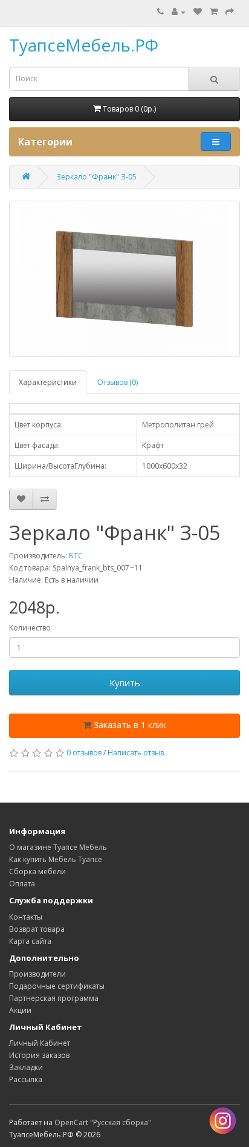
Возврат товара (37, 929)
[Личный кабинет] (179, 12)
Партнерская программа (54, 998)
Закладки (26, 1067)
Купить (124, 683)
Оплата (22, 883)
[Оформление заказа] (229, 12)
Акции (20, 1010)
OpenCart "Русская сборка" (102, 1122)
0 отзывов (84, 752)
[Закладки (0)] (197, 12)
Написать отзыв (136, 752)
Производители (37, 974)
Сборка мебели (37, 871)
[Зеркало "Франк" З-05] (124, 279)
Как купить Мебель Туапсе (55, 859)
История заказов (39, 1055)
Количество (30, 628)
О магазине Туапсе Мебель (58, 847)
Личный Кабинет (39, 1043)
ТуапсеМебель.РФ (83, 44)
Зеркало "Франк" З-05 (96, 177)
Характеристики (48, 382)
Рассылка (25, 1079)
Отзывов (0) (117, 382)
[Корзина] (214, 12)
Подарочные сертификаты (57, 986)
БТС (76, 555)
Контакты (25, 917)
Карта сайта (30, 941)
